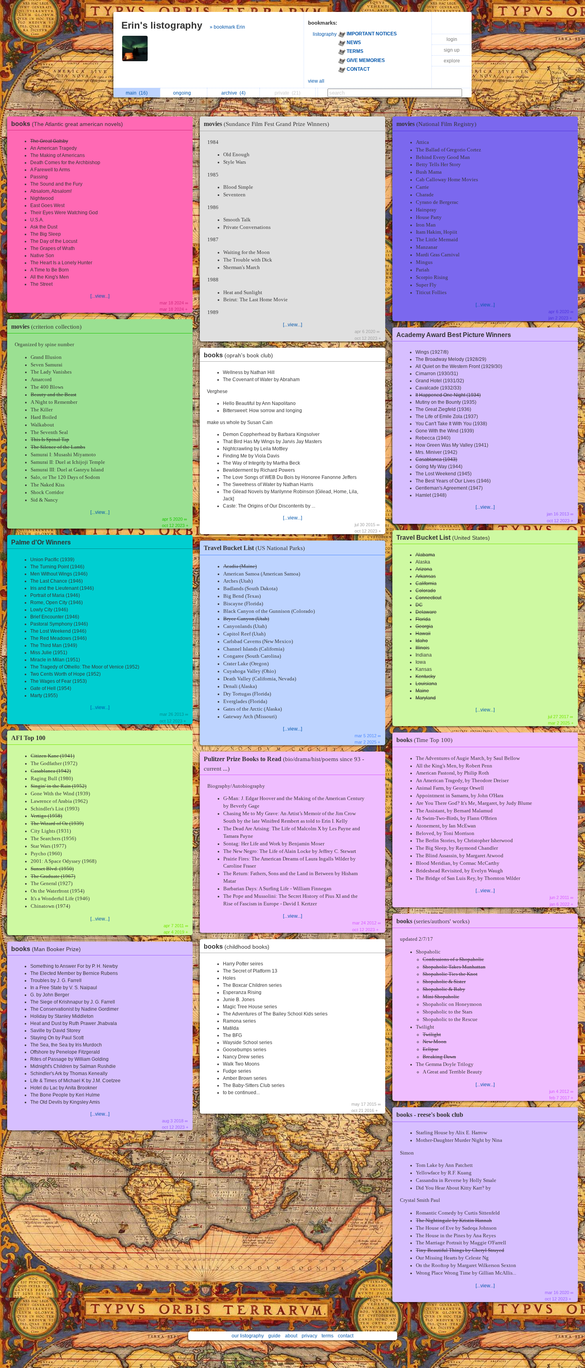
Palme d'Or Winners (41, 542)
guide (274, 1336)
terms (327, 1336)
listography (325, 34)
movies (46, 326)
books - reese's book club (429, 1114)
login (452, 39)
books (67, 123)
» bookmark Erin (227, 27)
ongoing (183, 93)
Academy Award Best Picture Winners (453, 334)
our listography (248, 1336)
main (137, 93)
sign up (452, 50)
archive (233, 93)
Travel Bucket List (254, 548)
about (291, 1336)
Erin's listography (161, 25)
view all (316, 81)
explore (452, 61)
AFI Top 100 (28, 738)
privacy (309, 1336)
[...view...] (99, 296)
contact (345, 1336)
